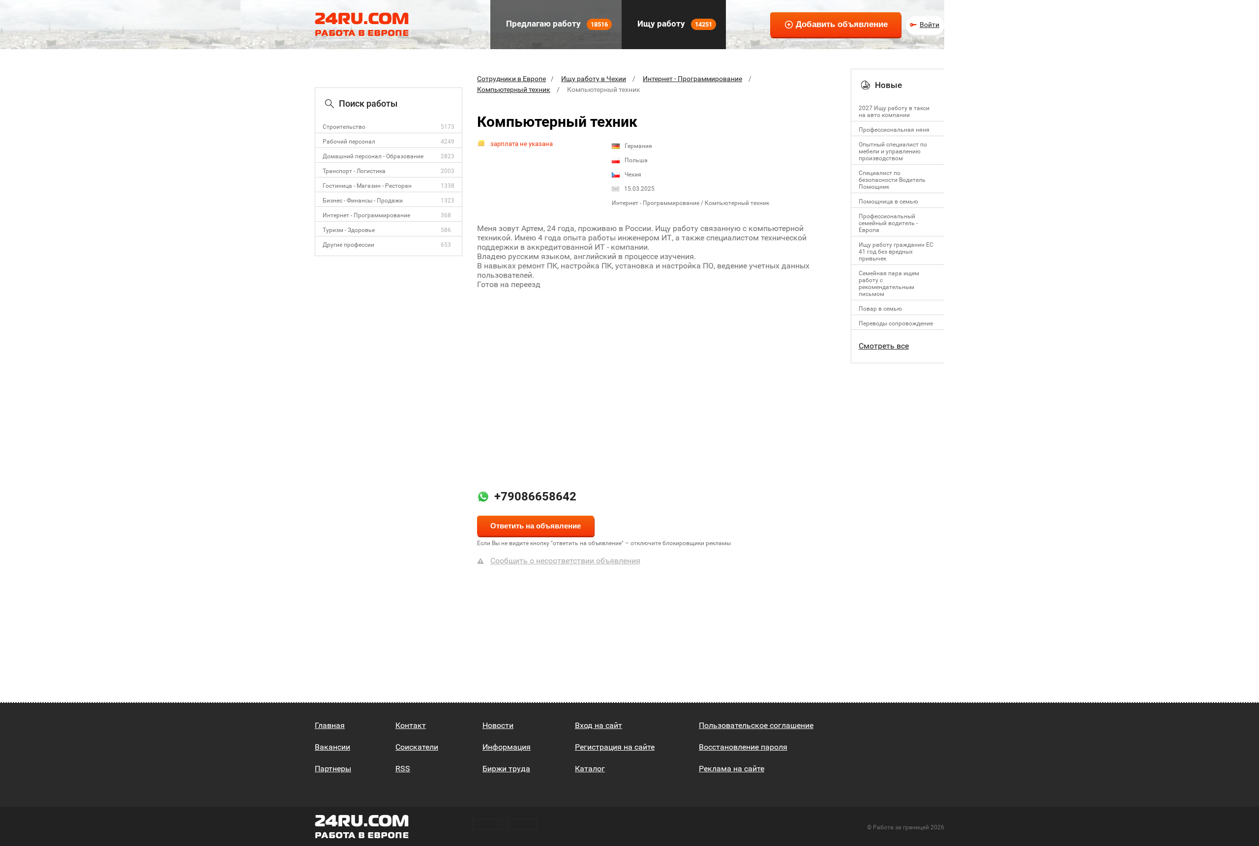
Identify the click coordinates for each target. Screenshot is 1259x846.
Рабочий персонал (349, 141)
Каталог (590, 768)
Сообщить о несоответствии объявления (565, 560)
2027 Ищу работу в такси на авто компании (894, 111)
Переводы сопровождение (896, 323)
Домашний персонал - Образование (373, 156)
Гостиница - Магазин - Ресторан (367, 185)
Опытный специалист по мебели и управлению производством (893, 151)
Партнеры (333, 768)
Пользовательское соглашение (756, 725)
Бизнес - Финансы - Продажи (363, 200)
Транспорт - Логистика (354, 171)
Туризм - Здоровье (349, 230)
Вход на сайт (598, 725)
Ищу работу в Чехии (593, 79)
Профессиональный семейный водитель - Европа (888, 223)
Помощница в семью (888, 201)
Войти (929, 25)
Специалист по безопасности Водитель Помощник (892, 180)
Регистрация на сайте (615, 747)
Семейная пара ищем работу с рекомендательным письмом (889, 283)
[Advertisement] (656, 377)
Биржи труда (506, 768)
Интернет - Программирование (366, 215)
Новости (497, 725)
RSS (402, 768)
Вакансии (332, 747)
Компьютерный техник (513, 89)
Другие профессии (348, 244)
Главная (330, 725)
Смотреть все (884, 345)
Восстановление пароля (743, 747)
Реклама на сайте (731, 768)
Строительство (344, 126)
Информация (506, 747)
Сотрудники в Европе (511, 79)
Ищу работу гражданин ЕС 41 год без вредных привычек (896, 251)
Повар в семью (880, 308)
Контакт (410, 725)
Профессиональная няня (894, 129)
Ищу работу (673, 24)
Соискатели (416, 747)
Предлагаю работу (556, 24)
